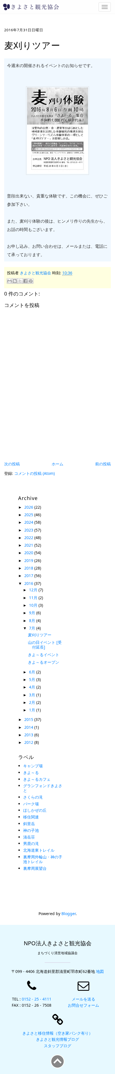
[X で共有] (20, 281)
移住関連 (31, 817)
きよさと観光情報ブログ (57, 1039)
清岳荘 (29, 837)
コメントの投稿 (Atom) (34, 473)
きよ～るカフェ (37, 779)
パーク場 (31, 803)
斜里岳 (29, 823)
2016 (29, 583)
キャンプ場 (33, 765)
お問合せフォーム (83, 1005)
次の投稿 (12, 463)
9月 (32, 612)
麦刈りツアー (39, 634)
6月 (32, 672)
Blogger (68, 913)
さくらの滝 (33, 797)
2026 (29, 507)
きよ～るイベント (43, 654)
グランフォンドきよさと (42, 788)
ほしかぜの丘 (35, 810)
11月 (34, 597)
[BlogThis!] (15, 281)
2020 (29, 552)
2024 (29, 522)
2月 (32, 702)
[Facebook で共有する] (25, 281)
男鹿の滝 (31, 843)
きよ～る (31, 772)
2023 (29, 530)
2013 (29, 734)
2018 (29, 568)
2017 (29, 575)
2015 (29, 719)
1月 (32, 710)
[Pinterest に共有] (30, 281)
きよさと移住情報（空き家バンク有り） (57, 1033)
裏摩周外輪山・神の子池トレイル (42, 859)
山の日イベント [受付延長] (45, 645)
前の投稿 (103, 463)
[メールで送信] (9, 281)
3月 (32, 694)
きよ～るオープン (43, 662)
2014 (29, 727)
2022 (29, 537)
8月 (32, 620)
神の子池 (31, 830)
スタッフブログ (57, 1045)
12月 (34, 589)
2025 (29, 514)
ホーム (57, 463)
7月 (32, 628)
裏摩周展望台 (35, 868)
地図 (100, 971)
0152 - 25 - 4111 (36, 999)
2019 (29, 560)
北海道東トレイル (38, 850)
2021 (29, 545)
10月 (34, 605)
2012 (29, 742)
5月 (32, 679)
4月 (32, 687)
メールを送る (83, 999)
